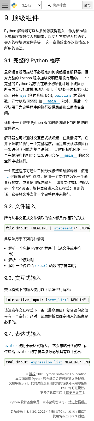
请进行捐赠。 (77, 402)
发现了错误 (76, 411)
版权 (32, 374)
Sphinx (64, 416)
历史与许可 (74, 393)
